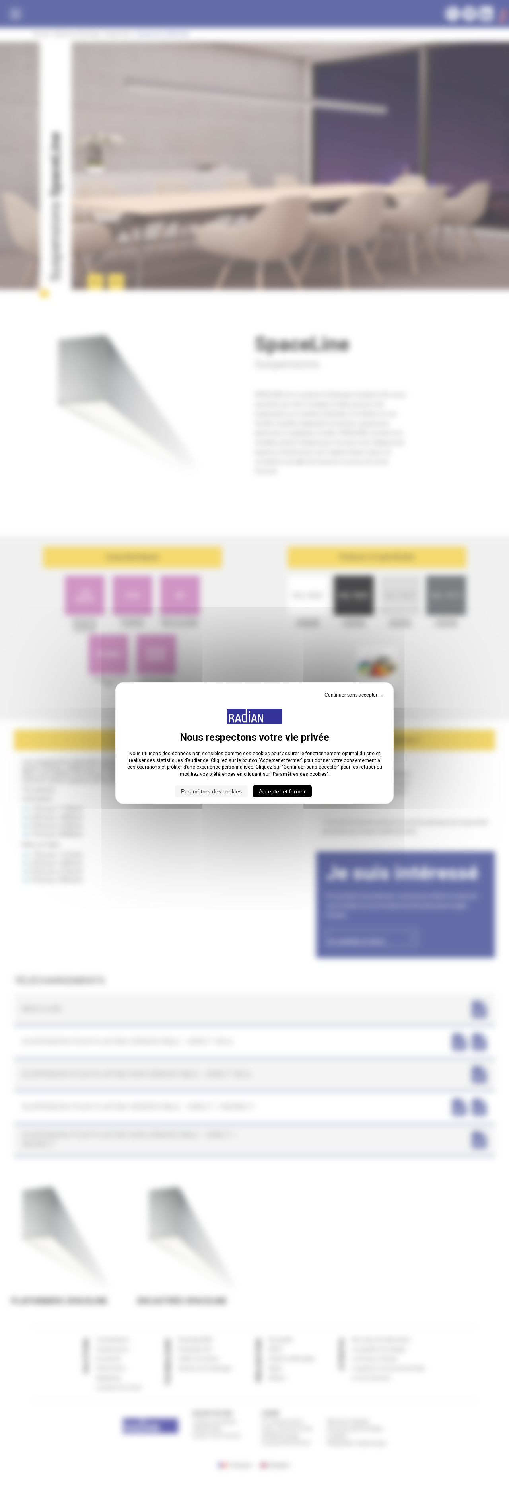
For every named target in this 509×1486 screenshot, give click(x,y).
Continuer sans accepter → (353, 694)
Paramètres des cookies (211, 791)
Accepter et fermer (282, 791)
